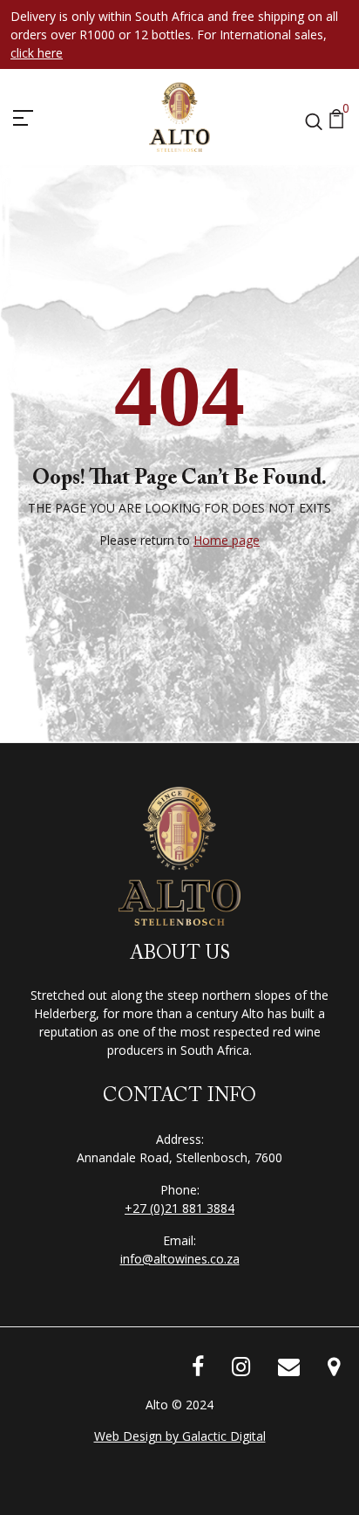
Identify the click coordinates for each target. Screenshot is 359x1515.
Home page (226, 540)
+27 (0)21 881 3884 (179, 1208)
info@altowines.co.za (180, 1258)
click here (36, 53)
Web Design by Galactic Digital (180, 1436)
